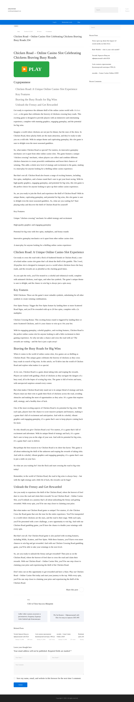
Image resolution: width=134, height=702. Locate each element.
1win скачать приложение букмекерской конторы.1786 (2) (45, 635)
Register (127, 11)
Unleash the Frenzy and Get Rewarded (36, 104)
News (16, 26)
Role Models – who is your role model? (106, 49)
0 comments (49, 31)
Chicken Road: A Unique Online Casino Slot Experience (46, 89)
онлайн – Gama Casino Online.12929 (64, 635)
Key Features (22, 94)
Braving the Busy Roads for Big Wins (36, 99)
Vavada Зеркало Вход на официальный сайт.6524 (21, 635)
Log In (127, 9)
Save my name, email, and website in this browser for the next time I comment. (49, 678)
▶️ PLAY (31, 69)
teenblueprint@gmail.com (14, 11)
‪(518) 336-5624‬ (12, 9)
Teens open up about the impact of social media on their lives (104, 42)
